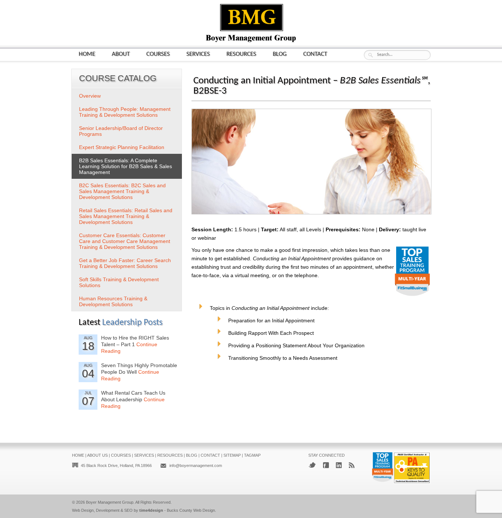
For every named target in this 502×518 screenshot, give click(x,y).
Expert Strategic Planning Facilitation (121, 147)
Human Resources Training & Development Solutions (113, 301)
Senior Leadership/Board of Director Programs (121, 131)
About (121, 54)
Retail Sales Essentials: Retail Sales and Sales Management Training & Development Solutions (125, 216)
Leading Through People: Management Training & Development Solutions (125, 112)
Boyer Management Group (109, 502)
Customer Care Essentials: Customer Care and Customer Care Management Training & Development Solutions (124, 241)
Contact (315, 54)
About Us (97, 455)
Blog (280, 54)
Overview (90, 96)
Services (198, 54)
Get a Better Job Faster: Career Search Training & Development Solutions (125, 263)
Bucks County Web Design (191, 510)
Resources (241, 54)
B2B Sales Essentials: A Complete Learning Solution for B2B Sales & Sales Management (125, 166)
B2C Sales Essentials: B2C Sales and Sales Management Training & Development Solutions (122, 191)
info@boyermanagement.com (195, 465)
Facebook (326, 465)
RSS (352, 465)
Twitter (312, 465)
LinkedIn (339, 465)
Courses (158, 54)
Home (87, 54)
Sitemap (232, 455)
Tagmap (252, 455)
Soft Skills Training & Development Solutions (119, 282)
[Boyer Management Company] (251, 41)
